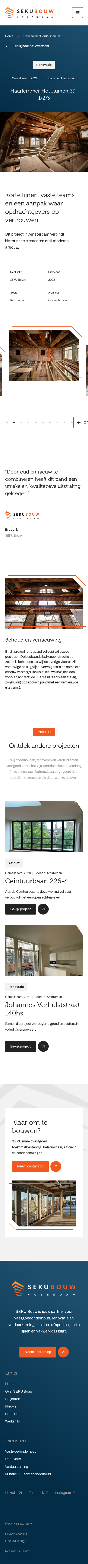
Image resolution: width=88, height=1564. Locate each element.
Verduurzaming (16, 1466)
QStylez (24, 1551)
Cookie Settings (15, 1541)
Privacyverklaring (16, 1534)
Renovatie (13, 1459)
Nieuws (10, 1406)
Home (9, 36)
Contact (11, 1414)
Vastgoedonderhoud (21, 1451)
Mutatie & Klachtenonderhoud (28, 1474)
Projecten (12, 1399)
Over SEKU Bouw (18, 1391)
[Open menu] (77, 12)
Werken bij (12, 1421)
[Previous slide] (78, 422)
